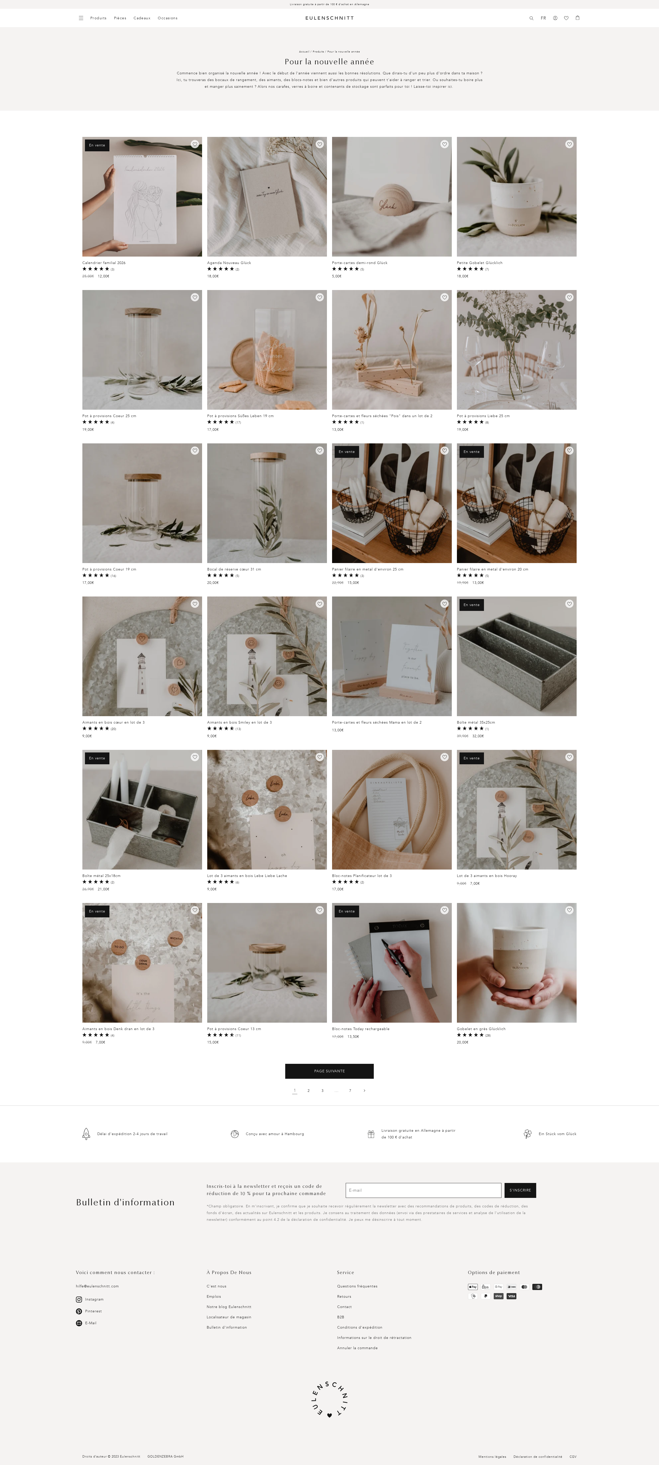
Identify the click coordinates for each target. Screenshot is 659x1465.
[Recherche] (531, 18)
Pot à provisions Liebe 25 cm (483, 416)
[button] (531, 18)
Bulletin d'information (227, 1327)
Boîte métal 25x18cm (101, 876)
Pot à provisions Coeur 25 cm (109, 416)
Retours (344, 1296)
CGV (573, 1457)
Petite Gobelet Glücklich (480, 263)
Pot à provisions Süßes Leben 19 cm (240, 416)
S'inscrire (520, 1190)
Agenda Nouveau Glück (229, 263)
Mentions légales (492, 1457)
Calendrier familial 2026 (104, 263)
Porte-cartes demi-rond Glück (360, 263)
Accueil (304, 51)
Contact (344, 1307)
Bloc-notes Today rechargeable (361, 1029)
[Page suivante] (364, 1090)
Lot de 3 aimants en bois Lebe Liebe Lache (247, 876)
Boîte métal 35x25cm (476, 722)
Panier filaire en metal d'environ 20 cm (492, 569)
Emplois (214, 1296)
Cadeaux (142, 18)
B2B (340, 1317)
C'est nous (217, 1286)
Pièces (120, 18)
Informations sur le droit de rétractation (374, 1338)
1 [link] (295, 1090)
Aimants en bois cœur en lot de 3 (113, 722)
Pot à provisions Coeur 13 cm (234, 1029)
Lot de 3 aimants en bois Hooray (487, 876)
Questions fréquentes (357, 1286)
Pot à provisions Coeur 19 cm (109, 569)
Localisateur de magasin (229, 1317)
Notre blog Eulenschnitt (229, 1307)
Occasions (168, 18)
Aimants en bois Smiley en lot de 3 (239, 722)
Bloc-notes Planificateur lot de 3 (362, 876)
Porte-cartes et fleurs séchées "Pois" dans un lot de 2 (382, 416)
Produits (98, 18)
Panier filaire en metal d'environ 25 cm (368, 569)
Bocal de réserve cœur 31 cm (234, 569)
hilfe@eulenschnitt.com (97, 1286)
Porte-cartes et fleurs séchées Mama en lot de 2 (377, 722)
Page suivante (329, 1071)
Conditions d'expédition (360, 1327)
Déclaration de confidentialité (538, 1457)
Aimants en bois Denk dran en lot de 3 (118, 1029)
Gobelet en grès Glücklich (481, 1029)
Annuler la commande (357, 1348)
